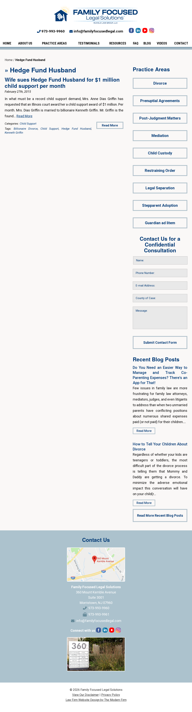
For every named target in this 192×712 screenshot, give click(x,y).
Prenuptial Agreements (160, 100)
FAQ (135, 43)
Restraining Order (160, 170)
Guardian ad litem (160, 223)
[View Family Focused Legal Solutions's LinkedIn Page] (138, 31)
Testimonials (89, 43)
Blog (147, 43)
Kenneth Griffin (14, 132)
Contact (181, 43)
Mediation (160, 135)
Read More (24, 116)
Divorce (160, 83)
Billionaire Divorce (26, 128)
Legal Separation (160, 188)
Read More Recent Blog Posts (160, 515)
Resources (117, 43)
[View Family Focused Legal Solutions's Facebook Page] (132, 31)
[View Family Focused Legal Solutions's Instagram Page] (152, 31)
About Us (25, 43)
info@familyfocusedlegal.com (98, 31)
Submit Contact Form (160, 342)
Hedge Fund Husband (76, 128)
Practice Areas (54, 43)
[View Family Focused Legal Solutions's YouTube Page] (145, 31)
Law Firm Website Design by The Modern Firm (96, 700)
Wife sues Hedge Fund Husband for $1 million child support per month (62, 83)
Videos (162, 43)
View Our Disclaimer (85, 695)
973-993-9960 (53, 31)
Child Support (28, 123)
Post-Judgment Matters (160, 118)
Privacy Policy (110, 695)
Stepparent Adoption (160, 205)
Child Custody (160, 153)
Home (7, 43)
